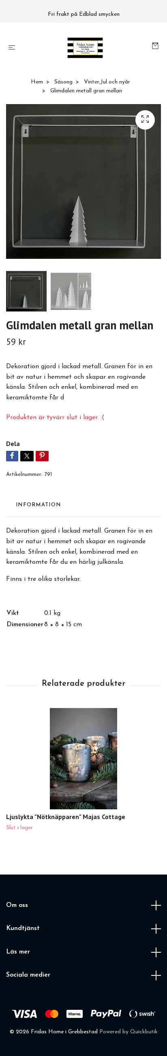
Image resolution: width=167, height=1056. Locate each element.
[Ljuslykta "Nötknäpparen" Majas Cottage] (83, 758)
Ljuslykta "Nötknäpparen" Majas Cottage (65, 817)
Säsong (63, 82)
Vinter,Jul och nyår (107, 82)
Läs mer (18, 952)
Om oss (17, 905)
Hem (37, 82)
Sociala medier (28, 975)
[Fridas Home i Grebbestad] (85, 47)
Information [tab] (38, 505)
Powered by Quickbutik (128, 1032)
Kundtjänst (23, 928)
